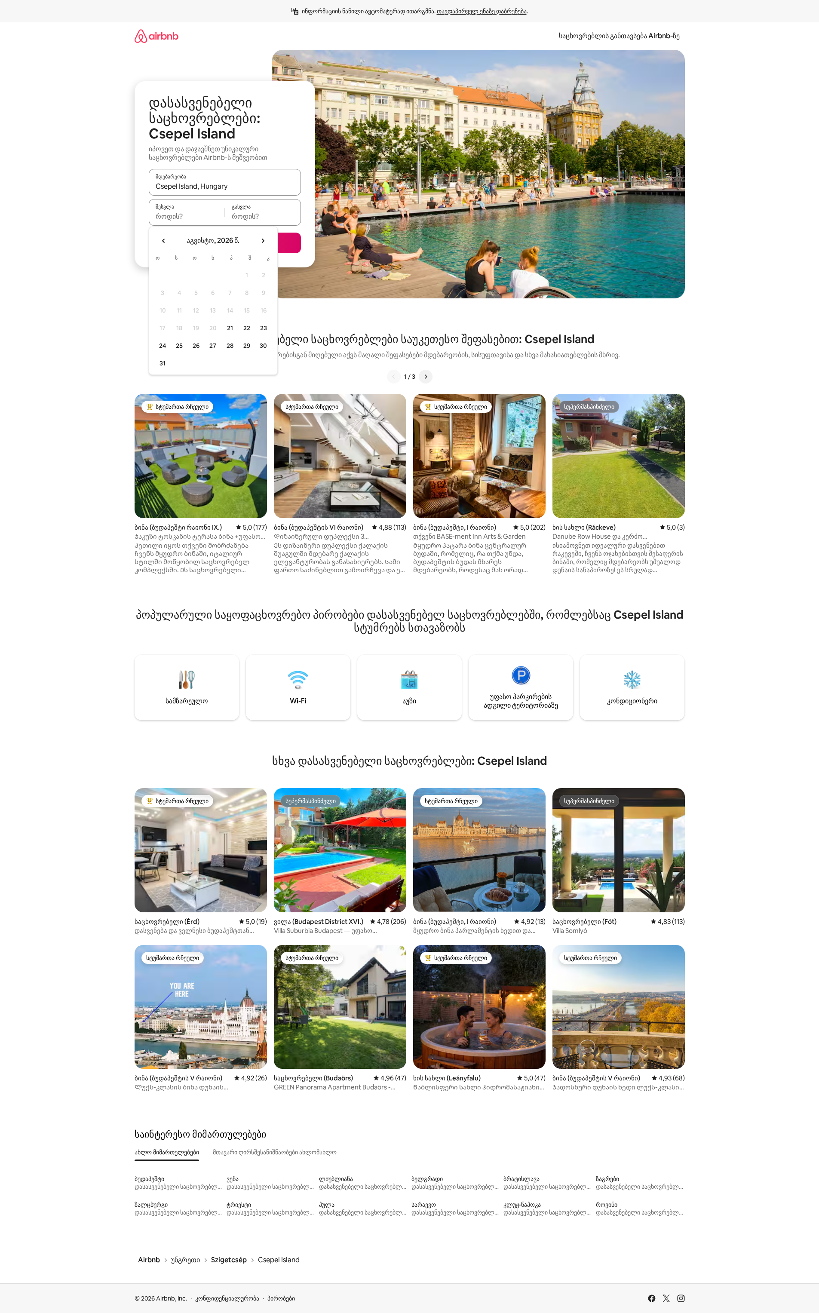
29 (246, 346)
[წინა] (394, 376)
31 (163, 363)
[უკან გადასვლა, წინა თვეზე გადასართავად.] (163, 240)
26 (196, 346)
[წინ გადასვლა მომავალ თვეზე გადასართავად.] (262, 240)
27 (212, 346)
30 (263, 346)
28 (230, 346)
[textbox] (187, 216)
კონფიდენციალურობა (227, 1298)
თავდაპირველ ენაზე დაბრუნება (482, 11)
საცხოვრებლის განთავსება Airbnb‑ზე (619, 35)
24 (162, 346)
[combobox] (225, 186)
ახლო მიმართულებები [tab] (167, 1152)
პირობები (281, 1298)
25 (179, 346)
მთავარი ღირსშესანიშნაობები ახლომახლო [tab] (275, 1152)
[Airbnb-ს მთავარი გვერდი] (156, 35)
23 (263, 328)
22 (246, 328)
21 (230, 328)
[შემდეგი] (426, 376)
